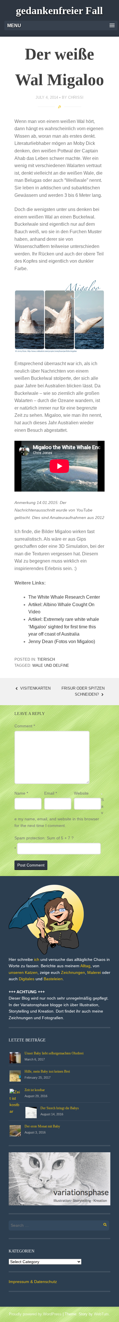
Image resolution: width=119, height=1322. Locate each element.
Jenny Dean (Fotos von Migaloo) (61, 641)
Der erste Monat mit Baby (42, 1126)
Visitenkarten (35, 688)
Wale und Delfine (50, 665)
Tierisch (46, 659)
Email (50, 793)
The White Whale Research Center (64, 597)
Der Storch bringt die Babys (59, 1108)
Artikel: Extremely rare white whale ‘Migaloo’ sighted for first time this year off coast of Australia (63, 626)
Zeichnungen (73, 972)
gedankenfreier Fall (59, 10)
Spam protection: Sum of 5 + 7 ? (44, 838)
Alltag (85, 966)
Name (21, 793)
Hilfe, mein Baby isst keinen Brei (47, 1071)
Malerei (94, 972)
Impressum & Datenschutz (33, 1281)
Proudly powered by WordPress (35, 1314)
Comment (24, 726)
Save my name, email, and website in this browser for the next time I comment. (59, 812)
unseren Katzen (23, 972)
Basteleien (53, 978)
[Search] (102, 1223)
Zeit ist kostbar (35, 1090)
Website (81, 793)
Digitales (26, 978)
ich (36, 959)
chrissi (75, 97)
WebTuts (101, 1314)
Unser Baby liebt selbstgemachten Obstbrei (54, 1053)
